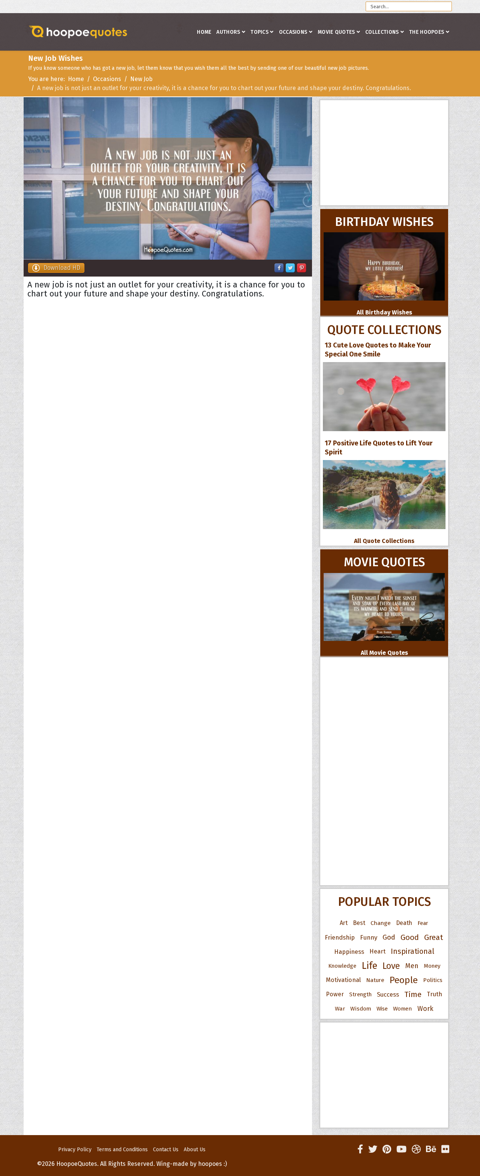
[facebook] (360, 1149)
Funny (368, 937)
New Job (141, 79)
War (340, 1008)
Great (433, 937)
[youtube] (401, 1149)
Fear (422, 923)
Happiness (349, 951)
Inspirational (412, 951)
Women (402, 1008)
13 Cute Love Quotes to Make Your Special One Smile (378, 349)
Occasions (293, 32)
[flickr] (445, 1149)
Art (344, 922)
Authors (228, 32)
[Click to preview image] (168, 178)
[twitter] (372, 1149)
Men (411, 966)
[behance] (431, 1149)
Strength (360, 994)
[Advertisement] (384, 152)
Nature (375, 980)
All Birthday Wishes (384, 312)
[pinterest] (386, 1149)
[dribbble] (416, 1149)
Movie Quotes (336, 32)
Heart (377, 951)
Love (391, 966)
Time (413, 994)
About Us (195, 1149)
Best (359, 922)
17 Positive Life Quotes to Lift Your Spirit (378, 447)
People (404, 980)
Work (425, 1009)
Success (388, 994)
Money (432, 965)
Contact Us (165, 1149)
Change (380, 922)
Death (404, 922)
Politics (432, 980)
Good (409, 937)
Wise (382, 1008)
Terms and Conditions (122, 1149)
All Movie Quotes (384, 652)
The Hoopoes (426, 32)
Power (335, 994)
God (388, 937)
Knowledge (342, 965)
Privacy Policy (75, 1149)
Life (369, 965)
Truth (434, 994)
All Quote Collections (384, 540)
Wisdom (360, 1008)
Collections (382, 32)
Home (204, 32)
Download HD (62, 267)
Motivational (343, 980)
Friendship (340, 937)
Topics (259, 32)
